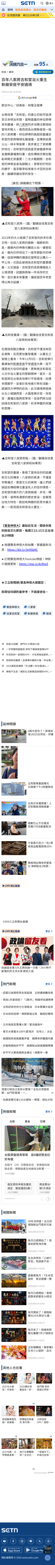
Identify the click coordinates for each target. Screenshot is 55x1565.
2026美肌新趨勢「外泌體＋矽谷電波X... (26, 665)
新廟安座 (19, 364)
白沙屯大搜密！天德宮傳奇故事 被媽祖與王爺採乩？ (9, 1388)
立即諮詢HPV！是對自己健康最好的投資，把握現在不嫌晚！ (44, 1421)
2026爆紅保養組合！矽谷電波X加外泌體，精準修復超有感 (27, 1388)
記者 (42, 1121)
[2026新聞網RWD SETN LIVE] (4, 3)
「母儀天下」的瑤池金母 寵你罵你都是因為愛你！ (44, 1453)
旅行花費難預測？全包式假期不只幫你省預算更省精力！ (27, 1453)
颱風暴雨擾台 (23, 9)
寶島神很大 (11, 525)
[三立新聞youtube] (4, 1541)
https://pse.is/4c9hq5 (33, 564)
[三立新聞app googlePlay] (35, 1550)
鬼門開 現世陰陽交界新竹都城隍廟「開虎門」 (44, 1388)
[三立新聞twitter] (39, 1541)
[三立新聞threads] (48, 1541)
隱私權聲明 (7, 1557)
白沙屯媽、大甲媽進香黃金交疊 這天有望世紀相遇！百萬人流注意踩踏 (9, 1453)
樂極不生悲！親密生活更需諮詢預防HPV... (28, 671)
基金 (27, 1121)
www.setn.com (30, 1557)
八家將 (23, 124)
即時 (10, 9)
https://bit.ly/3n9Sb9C (22, 549)
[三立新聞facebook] (13, 1541)
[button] (42, 3)
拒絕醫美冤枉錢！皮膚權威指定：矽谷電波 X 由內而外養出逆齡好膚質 (9, 1421)
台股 (12, 1121)
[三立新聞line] (31, 1541)
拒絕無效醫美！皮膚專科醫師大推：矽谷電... (29, 660)
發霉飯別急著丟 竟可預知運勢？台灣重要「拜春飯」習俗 (27, 1421)
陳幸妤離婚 (40, 9)
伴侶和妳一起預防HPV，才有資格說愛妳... (28, 654)
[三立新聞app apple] (11, 1550)
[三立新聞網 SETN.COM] (3, 9)
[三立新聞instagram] (22, 1541)
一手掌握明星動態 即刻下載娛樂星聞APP (27, 649)
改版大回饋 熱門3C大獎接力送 (22, 644)
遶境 (34, 364)
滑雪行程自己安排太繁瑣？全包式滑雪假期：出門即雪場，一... (25, 1091)
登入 (51, 3)
